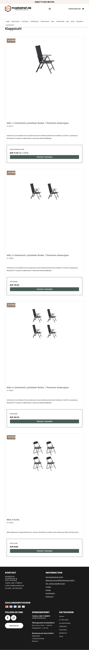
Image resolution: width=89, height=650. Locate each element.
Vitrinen (61, 616)
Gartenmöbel (10, 25)
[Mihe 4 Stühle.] (44, 478)
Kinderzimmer (45, 21)
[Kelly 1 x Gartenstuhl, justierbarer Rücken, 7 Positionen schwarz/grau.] (44, 81)
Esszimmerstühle (64, 623)
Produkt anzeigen (44, 157)
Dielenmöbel (60, 21)
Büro (52, 21)
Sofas (61, 636)
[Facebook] (7, 617)
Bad (67, 21)
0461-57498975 (16, 583)
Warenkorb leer (74, 9)
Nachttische (63, 633)
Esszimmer (25, 21)
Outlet (8, 21)
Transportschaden (38, 638)
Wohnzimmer (16, 21)
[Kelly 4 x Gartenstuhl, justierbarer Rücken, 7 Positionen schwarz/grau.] (44, 345)
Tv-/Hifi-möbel (63, 620)
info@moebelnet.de (17, 585)
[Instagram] (13, 617)
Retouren (35, 641)
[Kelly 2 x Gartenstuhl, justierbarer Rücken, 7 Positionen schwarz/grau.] (44, 213)
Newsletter (14, 626)
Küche (73, 21)
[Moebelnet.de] (18, 8)
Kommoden (63, 630)
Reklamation (36, 636)
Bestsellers (80, 21)
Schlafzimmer (34, 21)
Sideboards (63, 626)
